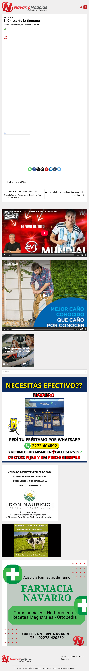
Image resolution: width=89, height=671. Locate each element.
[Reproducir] (4, 255)
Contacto (65, 659)
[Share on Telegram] (59, 169)
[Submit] (85, 371)
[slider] (43, 329)
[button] (85, 7)
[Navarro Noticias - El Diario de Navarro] (24, 7)
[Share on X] (38, 169)
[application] (44, 233)
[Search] (81, 7)
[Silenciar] (81, 255)
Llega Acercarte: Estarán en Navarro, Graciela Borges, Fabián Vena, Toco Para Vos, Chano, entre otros (22, 194)
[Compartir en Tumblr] (55, 169)
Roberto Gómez (33, 25)
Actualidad (8, 17)
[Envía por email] (42, 169)
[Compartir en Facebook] (34, 169)
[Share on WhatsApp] (30, 169)
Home (63, 656)
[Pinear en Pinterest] (47, 169)
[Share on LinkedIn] (51, 169)
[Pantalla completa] (84, 255)
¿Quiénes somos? (75, 656)
